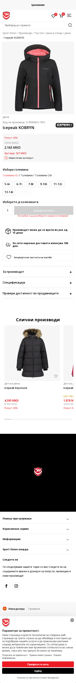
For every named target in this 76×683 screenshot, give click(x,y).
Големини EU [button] (10, 175)
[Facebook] (6, 586)
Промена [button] (34, 608)
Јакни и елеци (54, 33)
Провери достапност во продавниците (31, 293)
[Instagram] (16, 586)
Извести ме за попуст (21, 157)
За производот (13, 272)
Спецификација (14, 282)
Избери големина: (16, 169)
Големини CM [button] (43, 175)
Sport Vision (9, 33)
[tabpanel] (32, 370)
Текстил (39, 33)
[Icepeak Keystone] (32, 353)
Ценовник (38, 5)
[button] (38, 25)
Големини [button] (27, 175)
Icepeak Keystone (15, 388)
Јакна (68, 33)
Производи (25, 33)
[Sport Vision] (6, 15)
